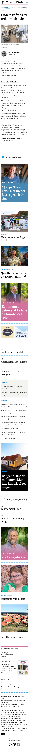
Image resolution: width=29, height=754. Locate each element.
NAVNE (2, 516)
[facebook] (2, 734)
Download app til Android (6, 671)
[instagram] (4, 734)
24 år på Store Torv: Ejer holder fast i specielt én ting (13, 411)
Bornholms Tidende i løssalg (10, 687)
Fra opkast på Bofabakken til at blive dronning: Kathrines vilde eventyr (13, 423)
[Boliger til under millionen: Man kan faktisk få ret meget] (14, 456)
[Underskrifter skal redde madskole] (14, 33)
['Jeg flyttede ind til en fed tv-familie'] (14, 256)
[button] (27, 2)
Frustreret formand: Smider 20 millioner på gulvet (12, 139)
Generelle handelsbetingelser (10, 728)
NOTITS (3, 8)
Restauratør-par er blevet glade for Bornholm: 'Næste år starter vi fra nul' (14, 405)
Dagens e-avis (5, 664)
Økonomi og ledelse (7, 654)
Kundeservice (5, 689)
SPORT (2, 349)
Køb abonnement (6, 683)
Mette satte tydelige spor (9, 428)
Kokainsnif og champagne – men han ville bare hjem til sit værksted (13, 417)
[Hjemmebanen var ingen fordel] (14, 222)
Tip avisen (4, 656)
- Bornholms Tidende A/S (12, 387)
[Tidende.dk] (14, 2)
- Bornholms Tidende (14, 393)
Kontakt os (4, 652)
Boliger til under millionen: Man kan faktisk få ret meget (13, 433)
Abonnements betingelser (9, 685)
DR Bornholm (14, 82)
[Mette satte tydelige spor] (14, 578)
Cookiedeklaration (17, 730)
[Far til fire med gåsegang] (14, 618)
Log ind (2, 4)
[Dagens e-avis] (23, 667)
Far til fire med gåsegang (9, 438)
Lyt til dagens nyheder (8, 666)
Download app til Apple (8, 668)
